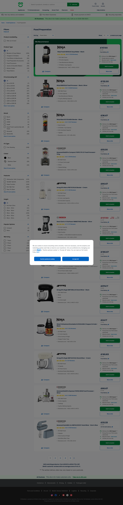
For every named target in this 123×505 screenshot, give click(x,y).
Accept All (75, 259)
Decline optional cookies (47, 259)
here (38, 250)
